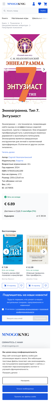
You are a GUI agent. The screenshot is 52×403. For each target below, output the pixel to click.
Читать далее (8, 152)
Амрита (19, 160)
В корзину (11, 285)
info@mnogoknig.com (10, 346)
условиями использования (27, 309)
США (18, 211)
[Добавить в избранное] (21, 285)
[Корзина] (45, 4)
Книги (5, 18)
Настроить (25, 380)
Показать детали (9, 372)
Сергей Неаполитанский (20, 157)
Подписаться (40, 318)
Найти (43, 11)
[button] (44, 69)
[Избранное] (39, 4)
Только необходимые (25, 389)
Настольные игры (20, 18)
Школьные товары (41, 18)
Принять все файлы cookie (25, 396)
